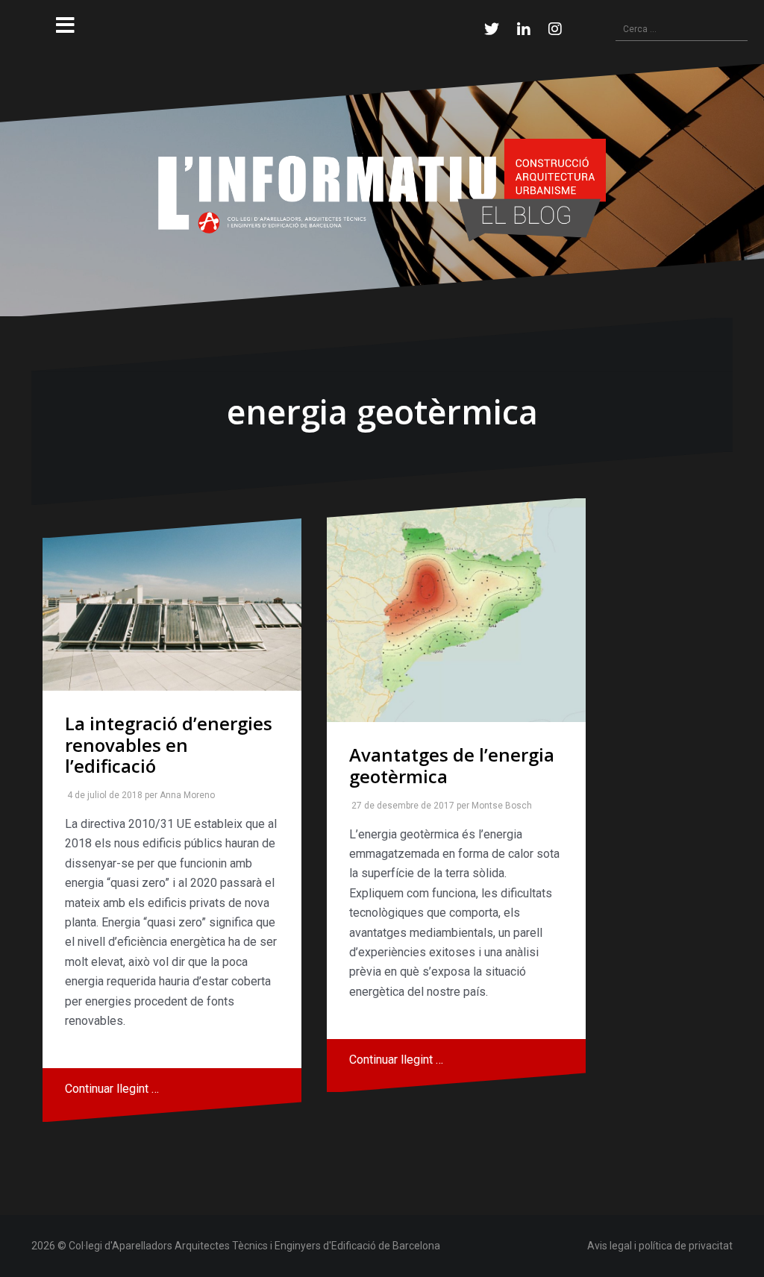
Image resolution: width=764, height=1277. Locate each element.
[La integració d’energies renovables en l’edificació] (172, 604)
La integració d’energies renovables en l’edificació (168, 745)
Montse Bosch (499, 805)
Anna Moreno (184, 795)
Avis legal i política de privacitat (660, 1246)
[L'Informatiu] (382, 190)
